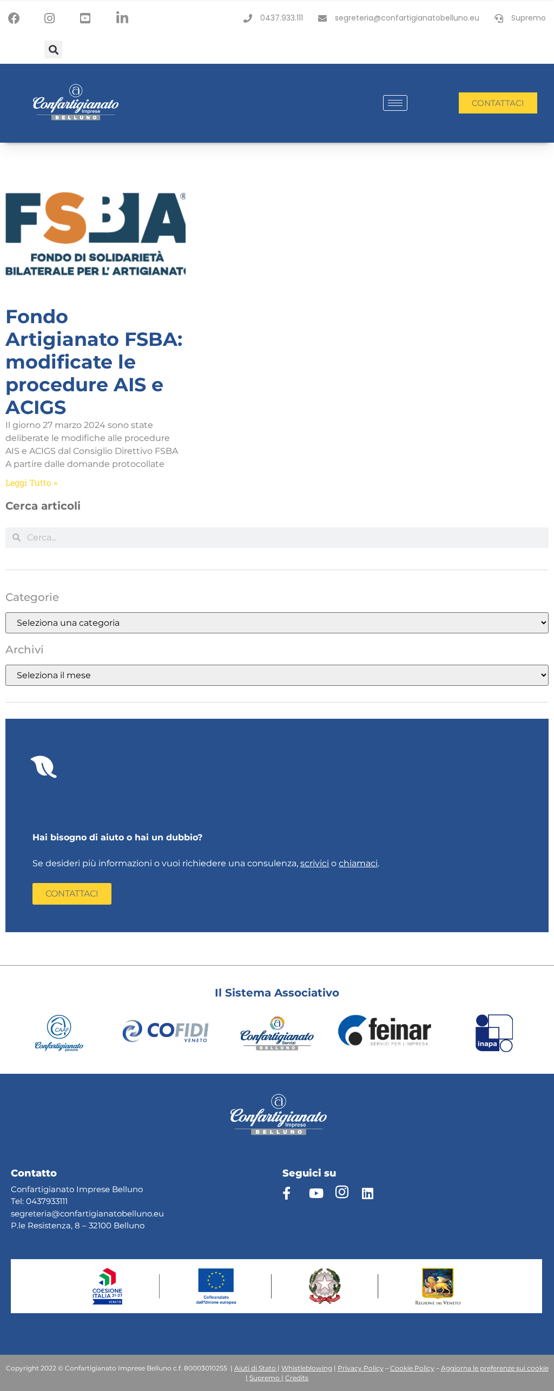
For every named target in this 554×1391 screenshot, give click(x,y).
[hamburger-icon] (395, 103)
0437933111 (47, 1201)
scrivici (314, 863)
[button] (53, 49)
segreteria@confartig (53, 1213)
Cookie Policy (412, 1368)
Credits (296, 1378)
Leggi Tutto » (31, 482)
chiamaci (358, 863)
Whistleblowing (306, 1368)
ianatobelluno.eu (130, 1213)
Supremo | (266, 1378)
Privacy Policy (361, 1368)
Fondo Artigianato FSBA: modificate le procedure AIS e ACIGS (93, 362)
